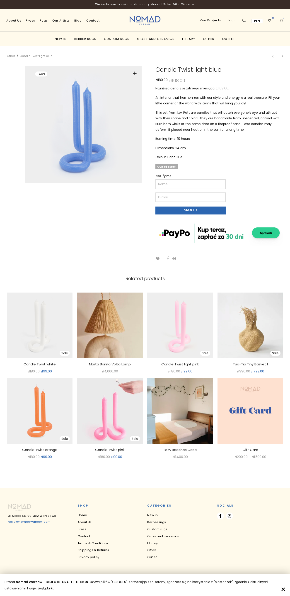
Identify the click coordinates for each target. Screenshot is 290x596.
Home (82, 515)
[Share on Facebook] (168, 258)
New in (61, 39)
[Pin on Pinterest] (174, 258)
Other (208, 39)
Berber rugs (85, 39)
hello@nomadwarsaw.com (29, 522)
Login (232, 20)
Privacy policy (88, 557)
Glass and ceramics (155, 39)
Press (30, 20)
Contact (93, 20)
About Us (13, 20)
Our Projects (210, 20)
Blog (78, 20)
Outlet (228, 39)
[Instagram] (229, 515)
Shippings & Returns (93, 550)
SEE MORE (40, 372)
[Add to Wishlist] (159, 259)
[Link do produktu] (110, 325)
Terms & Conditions (93, 543)
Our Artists (61, 20)
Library (188, 39)
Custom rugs (116, 39)
